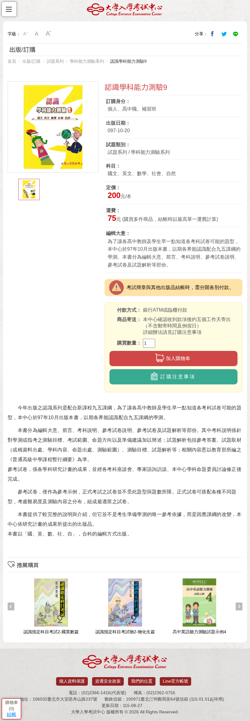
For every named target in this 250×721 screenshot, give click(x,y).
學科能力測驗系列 (87, 61)
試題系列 (55, 61)
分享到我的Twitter (224, 34)
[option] (53, 127)
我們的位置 (141, 681)
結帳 (11, 714)
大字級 (48, 34)
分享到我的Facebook (212, 34)
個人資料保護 (72, 681)
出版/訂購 (31, 61)
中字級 (37, 34)
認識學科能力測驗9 (128, 61)
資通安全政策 (108, 681)
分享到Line (236, 34)
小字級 (25, 34)
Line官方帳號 (175, 681)
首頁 (12, 61)
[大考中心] (125, 11)
